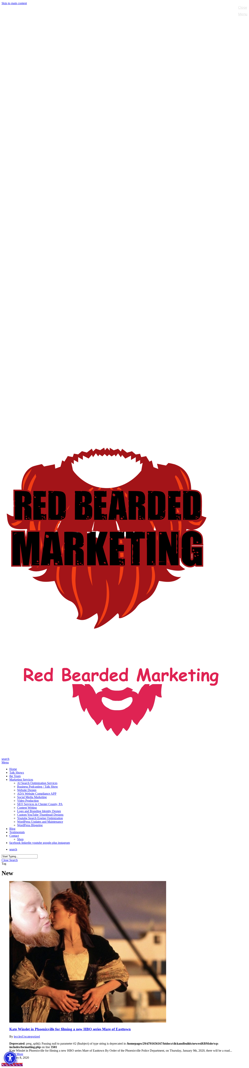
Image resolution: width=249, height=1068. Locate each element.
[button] (5, 762)
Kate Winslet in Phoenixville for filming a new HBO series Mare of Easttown (70, 1029)
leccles (18, 1036)
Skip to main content (14, 3)
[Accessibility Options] (10, 1058)
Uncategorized (31, 1036)
